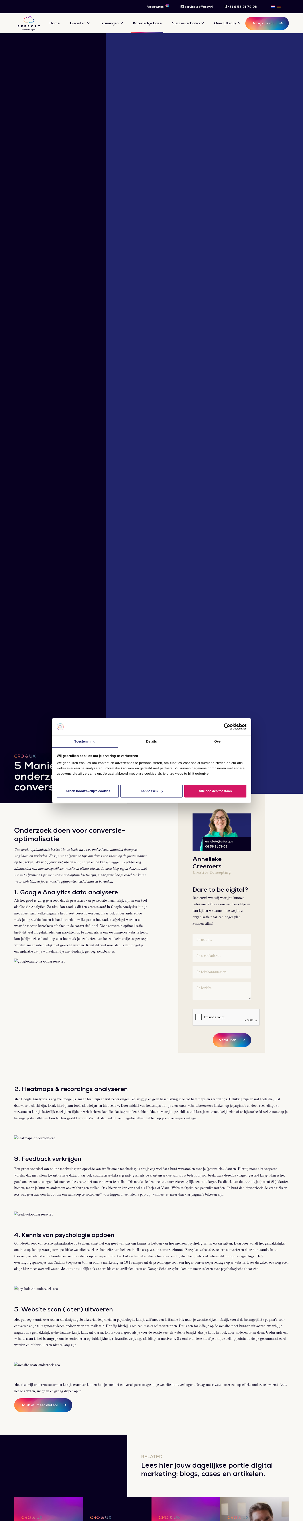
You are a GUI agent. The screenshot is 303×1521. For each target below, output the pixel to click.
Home (54, 23)
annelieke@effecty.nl (219, 841)
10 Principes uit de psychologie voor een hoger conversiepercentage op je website (184, 1262)
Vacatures (157, 6)
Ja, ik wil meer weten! (39, 1405)
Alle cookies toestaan (215, 791)
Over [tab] (218, 741)
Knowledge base (147, 23)
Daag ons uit (263, 23)
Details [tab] (151, 741)
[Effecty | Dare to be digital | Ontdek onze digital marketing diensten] (29, 23)
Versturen (227, 1040)
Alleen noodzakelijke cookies (87, 791)
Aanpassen (149, 791)
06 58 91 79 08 (216, 846)
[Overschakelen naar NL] (273, 6)
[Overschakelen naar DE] (279, 6)
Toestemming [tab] (84, 741)
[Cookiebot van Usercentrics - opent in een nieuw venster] (227, 727)
